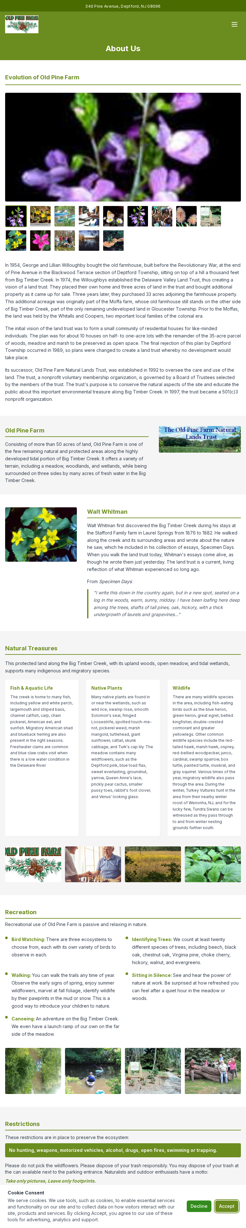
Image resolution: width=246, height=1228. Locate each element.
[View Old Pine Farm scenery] (211, 216)
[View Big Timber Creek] (40, 216)
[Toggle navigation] (234, 24)
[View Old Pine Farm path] (16, 240)
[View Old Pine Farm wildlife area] (40, 240)
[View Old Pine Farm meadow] (89, 216)
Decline (199, 1206)
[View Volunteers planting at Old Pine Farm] (113, 240)
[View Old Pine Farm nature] (162, 216)
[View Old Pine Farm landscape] (16, 216)
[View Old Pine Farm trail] (65, 216)
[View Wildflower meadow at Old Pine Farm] (89, 240)
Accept (226, 1206)
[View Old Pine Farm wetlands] (113, 216)
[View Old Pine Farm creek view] (186, 216)
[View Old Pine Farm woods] (138, 216)
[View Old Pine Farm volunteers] (65, 240)
